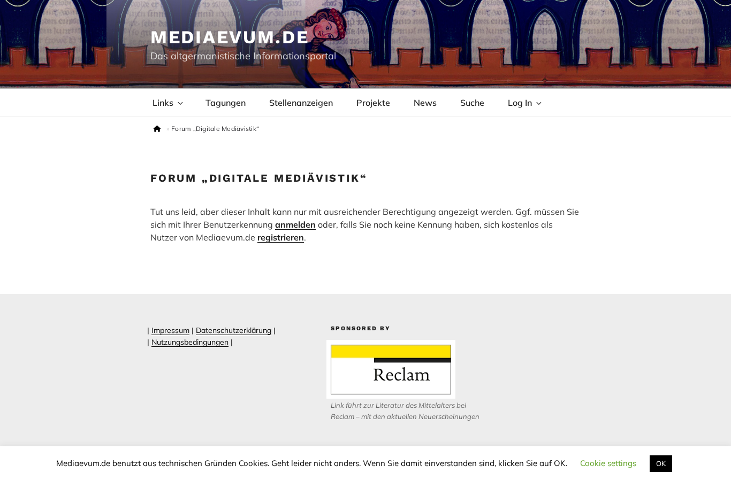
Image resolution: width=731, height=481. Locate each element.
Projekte (373, 102)
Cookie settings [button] (608, 463)
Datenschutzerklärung (233, 330)
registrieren (280, 237)
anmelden (295, 224)
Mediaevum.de (229, 37)
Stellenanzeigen (301, 102)
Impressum (170, 330)
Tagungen (225, 102)
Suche (472, 102)
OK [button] (661, 463)
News (425, 102)
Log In (520, 102)
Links (163, 102)
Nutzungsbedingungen (190, 342)
